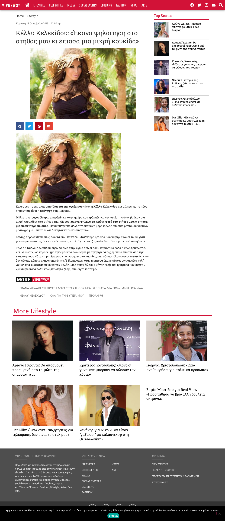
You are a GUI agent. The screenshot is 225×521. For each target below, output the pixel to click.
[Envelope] (213, 5)
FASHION (121, 5)
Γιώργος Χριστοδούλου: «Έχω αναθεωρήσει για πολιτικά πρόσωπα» (186, 102)
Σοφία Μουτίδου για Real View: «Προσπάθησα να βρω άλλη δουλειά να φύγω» (175, 394)
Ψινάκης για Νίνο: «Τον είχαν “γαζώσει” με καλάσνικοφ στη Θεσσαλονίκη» (104, 434)
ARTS (144, 5)
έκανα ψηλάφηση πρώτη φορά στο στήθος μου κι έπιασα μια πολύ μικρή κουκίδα (81, 288)
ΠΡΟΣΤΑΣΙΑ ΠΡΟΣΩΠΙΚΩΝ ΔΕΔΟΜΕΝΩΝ (175, 476)
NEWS (133, 5)
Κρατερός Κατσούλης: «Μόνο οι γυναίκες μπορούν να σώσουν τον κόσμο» (189, 64)
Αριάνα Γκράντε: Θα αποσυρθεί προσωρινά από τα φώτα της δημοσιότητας (188, 46)
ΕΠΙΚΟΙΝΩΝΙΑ (160, 482)
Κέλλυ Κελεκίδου (32, 295)
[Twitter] (199, 5)
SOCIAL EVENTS (88, 5)
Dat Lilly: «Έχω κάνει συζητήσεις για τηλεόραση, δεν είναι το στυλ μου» (188, 120)
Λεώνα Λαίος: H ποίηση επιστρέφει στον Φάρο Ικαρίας (186, 27)
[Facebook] (192, 5)
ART (114, 470)
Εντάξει (113, 515)
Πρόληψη (96, 295)
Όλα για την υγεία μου (67, 295)
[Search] (220, 5)
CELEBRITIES (56, 5)
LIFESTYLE (39, 5)
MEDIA (71, 5)
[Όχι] (219, 513)
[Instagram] (206, 5)
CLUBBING (106, 5)
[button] (20, 126)
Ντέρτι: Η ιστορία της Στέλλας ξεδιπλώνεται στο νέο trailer (188, 83)
